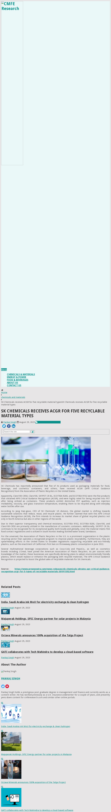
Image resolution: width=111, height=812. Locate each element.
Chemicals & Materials (21, 374)
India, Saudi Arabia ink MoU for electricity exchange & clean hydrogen (45, 602)
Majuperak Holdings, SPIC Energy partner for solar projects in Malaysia (46, 618)
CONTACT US (14, 385)
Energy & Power (16, 377)
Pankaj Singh (9, 422)
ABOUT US (12, 382)
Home (4, 392)
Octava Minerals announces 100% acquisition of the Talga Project (42, 635)
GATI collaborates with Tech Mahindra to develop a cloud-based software (47, 651)
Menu (4, 369)
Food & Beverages (17, 380)
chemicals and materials (13, 397)
